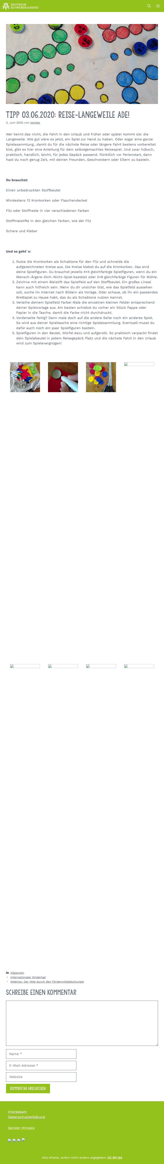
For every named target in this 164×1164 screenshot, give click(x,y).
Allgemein (17, 973)
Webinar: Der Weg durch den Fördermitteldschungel (47, 981)
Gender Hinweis (21, 1128)
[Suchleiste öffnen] (149, 6)
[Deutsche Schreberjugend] (20, 6)
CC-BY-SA (114, 1157)
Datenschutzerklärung (26, 1117)
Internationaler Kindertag (28, 977)
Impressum (17, 1112)
